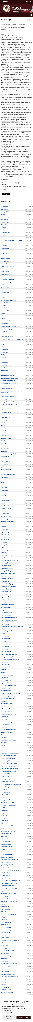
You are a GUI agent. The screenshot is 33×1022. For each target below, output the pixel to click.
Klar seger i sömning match (8, 485)
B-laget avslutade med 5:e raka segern (11, 888)
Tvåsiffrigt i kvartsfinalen (7, 802)
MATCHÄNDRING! (5, 539)
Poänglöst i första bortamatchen (9, 976)
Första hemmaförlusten (7, 506)
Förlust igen (6, 19)
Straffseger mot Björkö (7, 875)
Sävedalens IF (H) (5, 217)
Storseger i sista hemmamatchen (9, 560)
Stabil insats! (4, 290)
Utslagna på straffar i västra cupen (10, 870)
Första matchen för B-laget (8, 607)
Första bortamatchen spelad (8, 368)
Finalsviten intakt (5, 238)
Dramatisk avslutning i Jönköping (9, 454)
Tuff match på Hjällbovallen (8, 578)
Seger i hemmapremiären (7, 854)
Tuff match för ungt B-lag (7, 503)
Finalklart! (3, 425)
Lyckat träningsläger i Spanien (8, 865)
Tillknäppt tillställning (6, 321)
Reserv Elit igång (5, 271)
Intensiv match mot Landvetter (9, 573)
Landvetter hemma (6, 243)
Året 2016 (3, 984)
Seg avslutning (5, 633)
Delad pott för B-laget (6, 711)
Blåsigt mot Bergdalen (6, 274)
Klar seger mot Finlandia (7, 846)
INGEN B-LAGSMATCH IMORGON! (9, 901)
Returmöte (3, 524)
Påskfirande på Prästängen (8, 456)
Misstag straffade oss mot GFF (9, 714)
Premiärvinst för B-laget (7, 732)
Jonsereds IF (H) (5, 214)
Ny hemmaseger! (5, 537)
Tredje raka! (4, 742)
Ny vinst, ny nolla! (5, 641)
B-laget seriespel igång (7, 584)
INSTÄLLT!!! (4, 297)
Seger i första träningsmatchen (9, 883)
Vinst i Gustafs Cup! (6, 303)
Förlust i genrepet (5, 982)
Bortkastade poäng (6, 565)
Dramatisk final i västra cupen (8, 729)
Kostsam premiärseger (7, 722)
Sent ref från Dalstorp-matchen (9, 404)
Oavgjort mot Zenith (6, 750)
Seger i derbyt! (4, 649)
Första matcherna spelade (8, 474)
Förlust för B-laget (5, 779)
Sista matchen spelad (6, 477)
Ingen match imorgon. (6, 930)
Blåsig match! (4, 490)
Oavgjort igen (4, 823)
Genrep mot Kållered (6, 373)
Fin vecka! (3, 441)
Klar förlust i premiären (7, 550)
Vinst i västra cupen (6, 748)
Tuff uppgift (4, 487)
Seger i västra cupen (6, 878)
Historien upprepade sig (7, 420)
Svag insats (4, 493)
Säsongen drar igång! (6, 594)
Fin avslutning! (4, 308)
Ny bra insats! (4, 347)
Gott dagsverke (5, 316)
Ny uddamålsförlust (6, 589)
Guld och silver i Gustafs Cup (8, 755)
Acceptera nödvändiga (9, 1017)
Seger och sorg (5, 532)
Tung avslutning (5, 433)
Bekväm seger (4, 716)
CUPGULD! (3, 422)
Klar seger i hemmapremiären (8, 545)
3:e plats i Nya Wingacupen (8, 758)
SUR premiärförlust (6, 591)
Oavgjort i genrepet (6, 862)
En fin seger (4, 911)
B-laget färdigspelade (6, 631)
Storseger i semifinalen (7, 800)
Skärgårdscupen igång (7, 336)
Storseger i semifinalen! (7, 334)
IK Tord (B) (3, 225)
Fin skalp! (3, 482)
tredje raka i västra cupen (7, 386)
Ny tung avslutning (5, 417)
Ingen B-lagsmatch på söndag (9, 963)
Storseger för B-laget (6, 571)
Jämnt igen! (4, 451)
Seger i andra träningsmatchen (9, 617)
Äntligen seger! (5, 464)
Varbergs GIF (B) (5, 211)
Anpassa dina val (7, 1013)
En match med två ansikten (8, 995)
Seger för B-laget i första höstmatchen (11, 784)
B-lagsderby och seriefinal (7, 826)
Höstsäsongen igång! (6, 329)
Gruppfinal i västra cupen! (7, 292)
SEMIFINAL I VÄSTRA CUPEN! (8, 381)
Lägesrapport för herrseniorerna (9, 597)
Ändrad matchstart (6, 844)
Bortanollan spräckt (6, 833)
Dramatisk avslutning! (6, 365)
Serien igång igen (5, 232)
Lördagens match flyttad (7, 992)
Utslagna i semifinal (6, 624)
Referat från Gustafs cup (7, 885)
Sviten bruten (4, 662)
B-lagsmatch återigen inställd (8, 956)
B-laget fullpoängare (6, 555)
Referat (3, 284)
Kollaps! (3, 807)
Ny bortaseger (4, 511)
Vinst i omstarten (5, 792)
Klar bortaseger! (5, 519)
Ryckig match (4, 467)
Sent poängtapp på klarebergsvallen (10, 693)
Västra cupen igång (6, 295)
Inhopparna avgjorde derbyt (8, 696)
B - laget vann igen (5, 688)
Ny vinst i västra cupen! (7, 388)
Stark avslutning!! (5, 935)
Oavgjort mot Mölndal (6, 813)
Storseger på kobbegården (8, 657)
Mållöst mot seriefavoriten (8, 974)
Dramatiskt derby (5, 828)
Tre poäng (3, 480)
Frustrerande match (6, 438)
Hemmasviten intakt (6, 680)
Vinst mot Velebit (5, 774)
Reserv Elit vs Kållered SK (7, 266)
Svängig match (5, 917)
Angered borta (4, 352)
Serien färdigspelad (6, 204)
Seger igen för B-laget (6, 904)
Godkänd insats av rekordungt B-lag (10, 940)
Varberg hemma (5, 253)
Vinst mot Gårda (5, 987)
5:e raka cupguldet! (6, 331)
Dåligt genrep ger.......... (7, 667)
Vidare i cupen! (5, 428)
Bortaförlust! (4, 542)
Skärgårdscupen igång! (7, 534)
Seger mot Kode (5, 599)
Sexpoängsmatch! (5, 500)
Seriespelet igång (5, 459)
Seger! (2, 409)
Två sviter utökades (6, 690)
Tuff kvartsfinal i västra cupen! (8, 383)
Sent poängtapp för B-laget (8, 776)
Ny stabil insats (5, 313)
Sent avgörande (5, 677)
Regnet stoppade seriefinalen (8, 685)
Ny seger (3, 745)
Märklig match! (5, 355)
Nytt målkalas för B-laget (7, 698)
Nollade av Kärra (5, 839)
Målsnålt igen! (4, 318)
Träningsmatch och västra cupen (9, 378)
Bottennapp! (4, 344)
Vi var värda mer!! (5, 932)
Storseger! (3, 443)
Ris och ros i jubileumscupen (8, 761)
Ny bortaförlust (5, 971)
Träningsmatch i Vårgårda (7, 375)
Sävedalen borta (5, 256)
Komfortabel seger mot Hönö (8, 805)
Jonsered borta (5, 251)
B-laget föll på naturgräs (7, 966)
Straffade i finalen (5, 924)
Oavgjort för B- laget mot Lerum (9, 654)
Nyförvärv (3, 305)
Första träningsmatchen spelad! (9, 300)
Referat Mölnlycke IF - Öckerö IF (9, 943)
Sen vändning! (4, 357)
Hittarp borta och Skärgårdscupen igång (11, 240)
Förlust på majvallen (6, 469)
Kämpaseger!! (4, 820)
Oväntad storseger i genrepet (8, 586)
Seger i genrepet (5, 724)
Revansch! (3, 342)
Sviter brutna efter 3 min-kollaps (9, 412)
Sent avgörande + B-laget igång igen (10, 659)
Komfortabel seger (6, 989)
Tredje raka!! (4, 958)
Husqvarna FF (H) (5, 222)
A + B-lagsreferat (5, 644)
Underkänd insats (5, 264)
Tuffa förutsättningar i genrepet (9, 282)
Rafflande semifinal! (6, 927)
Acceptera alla (23, 1017)
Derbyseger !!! (4, 945)
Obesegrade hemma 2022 (7, 402)
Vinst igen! (3, 737)
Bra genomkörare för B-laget (8, 914)
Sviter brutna (4, 360)
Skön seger (4, 789)
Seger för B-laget (5, 638)
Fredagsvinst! (4, 836)
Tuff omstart (4, 526)
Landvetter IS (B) (5, 209)
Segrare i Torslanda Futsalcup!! (9, 763)
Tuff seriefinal (4, 323)
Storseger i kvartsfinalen (7, 675)
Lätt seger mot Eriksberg (7, 604)
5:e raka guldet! (5, 235)
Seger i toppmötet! (6, 651)
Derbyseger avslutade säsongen (9, 768)
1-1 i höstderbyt (5, 896)
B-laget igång (4, 719)
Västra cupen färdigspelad (8, 472)
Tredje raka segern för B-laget (8, 831)
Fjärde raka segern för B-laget (8, 893)
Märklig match (4, 701)
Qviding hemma (5, 248)
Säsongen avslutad (6, 399)
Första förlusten (5, 287)
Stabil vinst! (4, 706)
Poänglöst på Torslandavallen (8, 563)
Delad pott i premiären (6, 979)
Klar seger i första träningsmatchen (10, 753)
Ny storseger (4, 602)
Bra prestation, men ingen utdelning (10, 269)
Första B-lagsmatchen (6, 516)
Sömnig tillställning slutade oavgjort (10, 880)
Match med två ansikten (7, 568)
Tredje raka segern (6, 787)
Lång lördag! (4, 576)
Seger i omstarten (5, 664)
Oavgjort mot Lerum (6, 610)
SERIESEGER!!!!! (5, 310)
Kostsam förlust (5, 937)
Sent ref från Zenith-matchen (8, 415)
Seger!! (2, 969)
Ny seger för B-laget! (6, 508)
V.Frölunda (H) (4, 227)
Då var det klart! (5, 636)
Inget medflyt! (4, 219)
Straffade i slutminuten (7, 849)
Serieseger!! (4, 818)
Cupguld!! (3, 797)
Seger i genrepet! (5, 461)
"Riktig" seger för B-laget (7, 950)
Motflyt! (3, 230)
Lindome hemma (5, 258)
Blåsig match (4, 362)
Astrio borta (4, 245)
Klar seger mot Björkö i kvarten (9, 740)
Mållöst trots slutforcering (7, 906)
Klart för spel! (4, 552)
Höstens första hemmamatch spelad (10, 326)
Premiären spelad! (5, 370)
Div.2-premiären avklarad (7, 279)
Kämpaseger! (4, 430)
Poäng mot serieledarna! (7, 521)
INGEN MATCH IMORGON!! (7, 781)
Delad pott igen (5, 513)
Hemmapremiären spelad (7, 277)
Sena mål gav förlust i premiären (9, 859)
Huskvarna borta (5, 261)
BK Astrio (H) (4, 206)
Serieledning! (4, 349)
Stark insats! (4, 407)
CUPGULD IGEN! (5, 529)
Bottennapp (4, 727)
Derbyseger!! (4, 815)
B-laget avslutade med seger (8, 766)
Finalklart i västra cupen (7, 735)
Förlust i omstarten (6, 922)
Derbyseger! (4, 435)
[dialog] (16, 1009)
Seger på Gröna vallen (6, 683)
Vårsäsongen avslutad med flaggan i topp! (12, 339)
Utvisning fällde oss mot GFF (8, 771)
